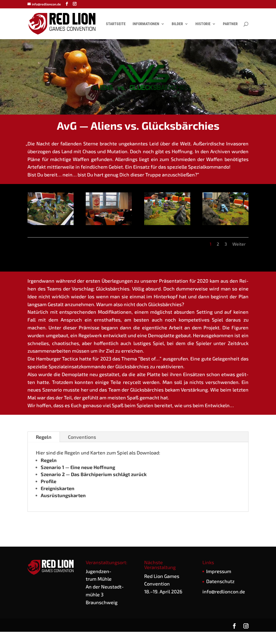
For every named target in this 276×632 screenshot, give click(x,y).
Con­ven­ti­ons (82, 437)
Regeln (43, 437)
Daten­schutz (220, 581)
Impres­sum (218, 571)
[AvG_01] (50, 225)
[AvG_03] (167, 225)
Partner (230, 24)
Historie (203, 24)
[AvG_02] (109, 225)
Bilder (177, 24)
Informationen (146, 24)
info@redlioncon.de (223, 591)
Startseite (116, 24)
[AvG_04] (225, 225)
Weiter (239, 243)
